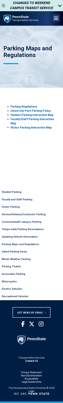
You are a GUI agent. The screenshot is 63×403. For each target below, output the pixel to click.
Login (31, 391)
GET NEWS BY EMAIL (30, 312)
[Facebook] (22, 324)
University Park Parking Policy (30, 110)
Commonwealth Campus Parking (21, 221)
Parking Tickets (11, 266)
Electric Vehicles (12, 288)
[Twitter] (31, 324)
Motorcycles (9, 281)
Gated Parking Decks (14, 251)
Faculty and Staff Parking (17, 199)
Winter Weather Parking (16, 259)
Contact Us (31, 360)
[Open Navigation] (55, 18)
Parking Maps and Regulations (20, 244)
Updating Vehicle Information (20, 236)
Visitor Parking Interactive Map (31, 127)
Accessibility (31, 378)
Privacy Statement (31, 372)
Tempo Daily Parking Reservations (23, 229)
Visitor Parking (11, 206)
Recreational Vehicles (15, 296)
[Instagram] (41, 324)
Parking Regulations (23, 106)
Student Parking (12, 192)
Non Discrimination (31, 375)
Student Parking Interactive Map (31, 115)
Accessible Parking (13, 274)
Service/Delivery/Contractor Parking (24, 214)
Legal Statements (31, 381)
